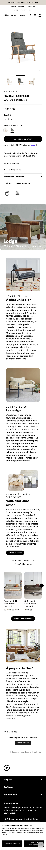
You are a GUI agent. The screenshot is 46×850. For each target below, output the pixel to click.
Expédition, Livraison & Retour (17, 183)
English (22, 15)
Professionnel (10, 794)
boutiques (31, 6)
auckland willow (6, 130)
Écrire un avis (23, 742)
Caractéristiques (11, 163)
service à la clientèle (18, 6)
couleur (14, 125)
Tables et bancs (15, 553)
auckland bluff (12, 130)
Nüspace (8, 779)
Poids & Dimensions (12, 170)
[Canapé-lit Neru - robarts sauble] (5, 610)
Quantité (7, 115)
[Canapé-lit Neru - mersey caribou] (7, 610)
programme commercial (23, 10)
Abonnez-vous (11, 803)
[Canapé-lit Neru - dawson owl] (16, 610)
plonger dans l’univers (23, 618)
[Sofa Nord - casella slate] (28, 610)
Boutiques (8, 787)
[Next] (42, 586)
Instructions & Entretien (14, 176)
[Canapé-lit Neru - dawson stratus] (18, 610)
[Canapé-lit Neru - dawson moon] (13, 610)
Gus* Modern (10, 91)
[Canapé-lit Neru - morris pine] (10, 610)
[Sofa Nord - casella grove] (26, 610)
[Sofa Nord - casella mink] (31, 610)
